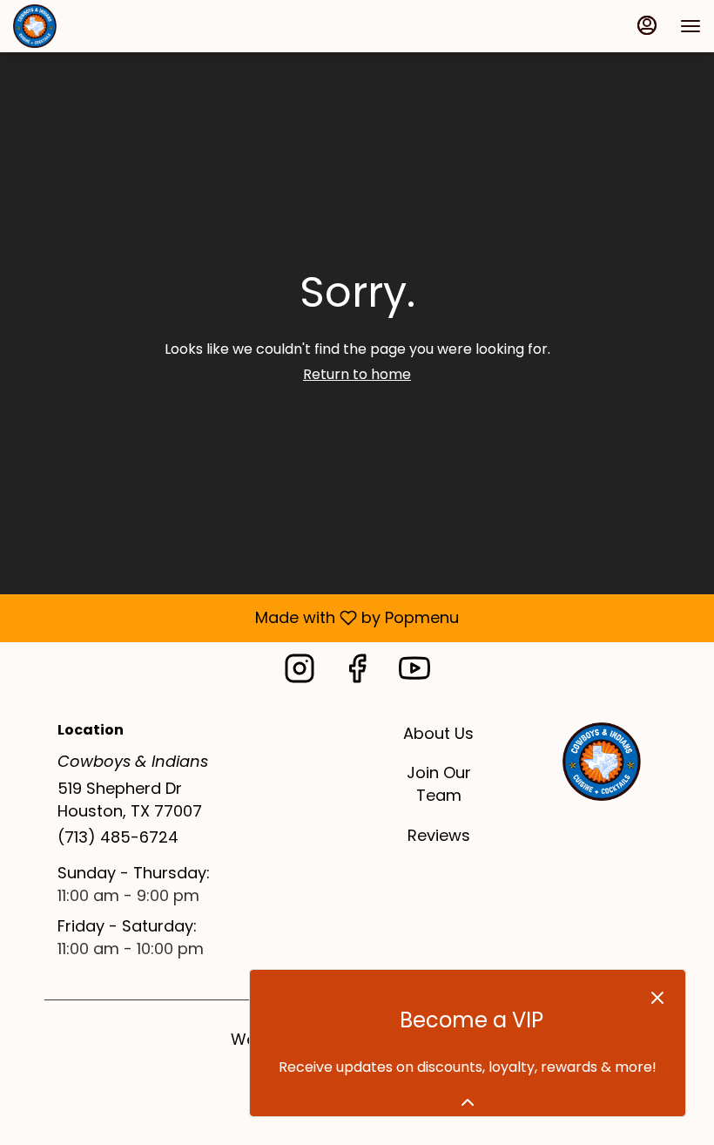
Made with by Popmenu (236, 617)
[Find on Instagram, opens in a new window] (299, 673)
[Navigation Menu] (690, 26)
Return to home (357, 374)
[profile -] (647, 25)
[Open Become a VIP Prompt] (467, 1102)
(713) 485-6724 (117, 837)
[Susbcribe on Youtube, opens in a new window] (414, 673)
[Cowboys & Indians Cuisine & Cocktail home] (91, 26)
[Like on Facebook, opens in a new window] (357, 673)
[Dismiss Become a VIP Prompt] (657, 998)
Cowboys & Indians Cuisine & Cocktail (601, 761)
